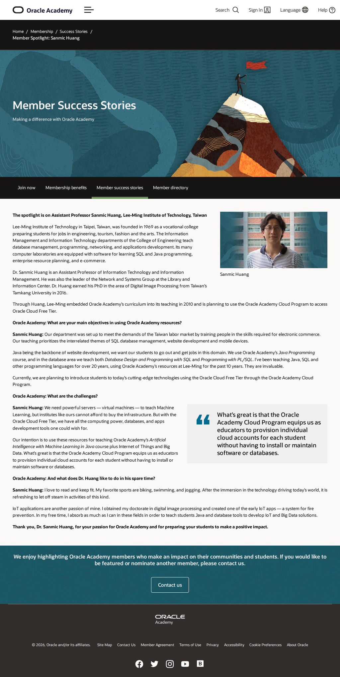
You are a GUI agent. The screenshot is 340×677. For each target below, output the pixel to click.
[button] (89, 10)
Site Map (104, 644)
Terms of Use (190, 644)
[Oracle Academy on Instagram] (170, 668)
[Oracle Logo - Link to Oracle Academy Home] (18, 10)
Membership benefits (66, 187)
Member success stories (120, 187)
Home (18, 31)
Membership (42, 31)
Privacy (213, 644)
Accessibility (234, 644)
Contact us (170, 584)
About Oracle (297, 644)
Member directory (170, 187)
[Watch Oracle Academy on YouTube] (185, 668)
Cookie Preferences (265, 644)
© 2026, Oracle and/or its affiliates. (61, 644)
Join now (27, 187)
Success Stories (74, 31)
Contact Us (126, 644)
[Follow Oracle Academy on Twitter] (154, 668)
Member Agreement (157, 644)
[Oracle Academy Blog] (200, 668)
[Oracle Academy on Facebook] (139, 668)
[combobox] (216, 10)
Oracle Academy (49, 10)
